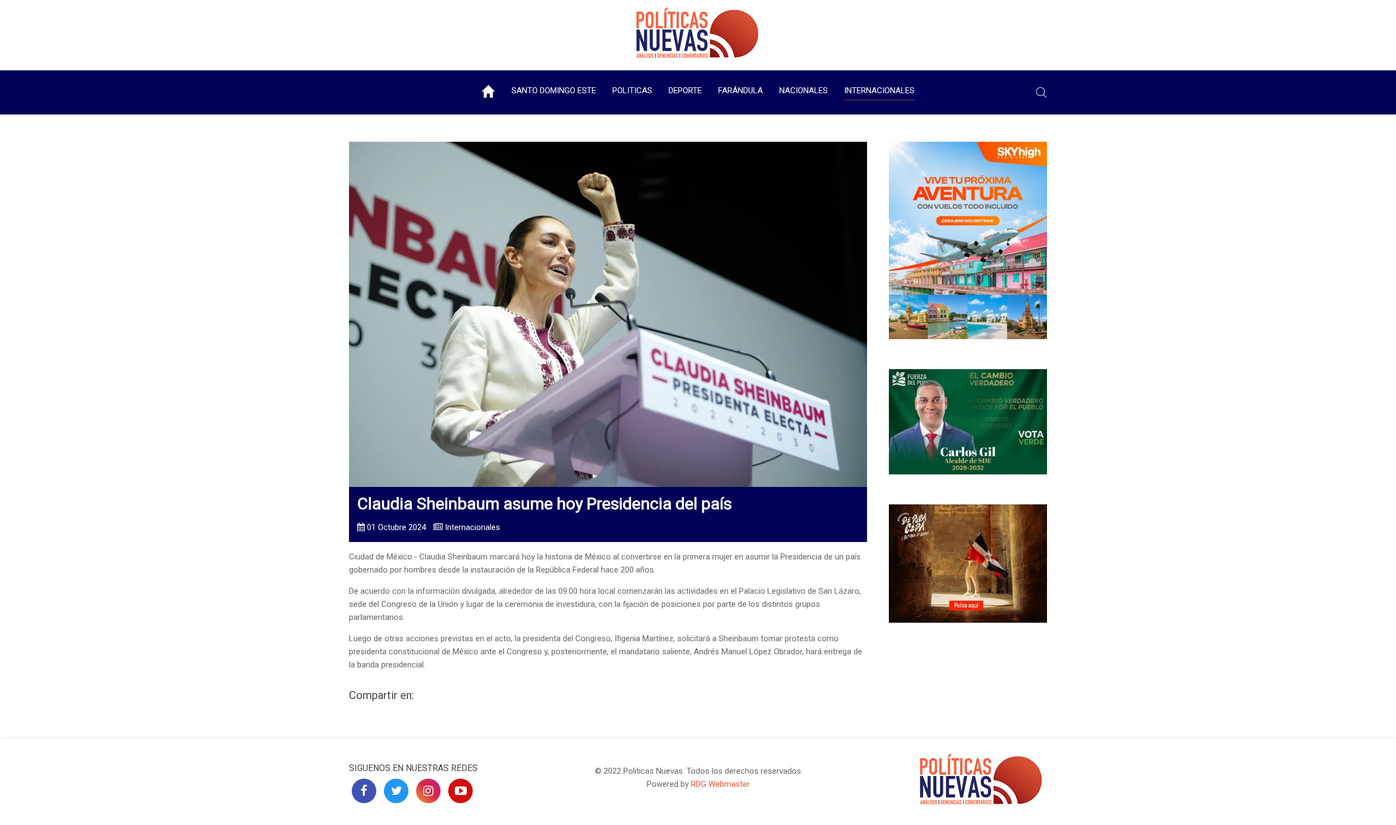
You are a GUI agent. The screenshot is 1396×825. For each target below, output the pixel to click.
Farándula (740, 90)
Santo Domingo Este (554, 90)
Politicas (632, 90)
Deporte (685, 90)
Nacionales (803, 90)
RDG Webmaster (720, 784)
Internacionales (879, 90)
